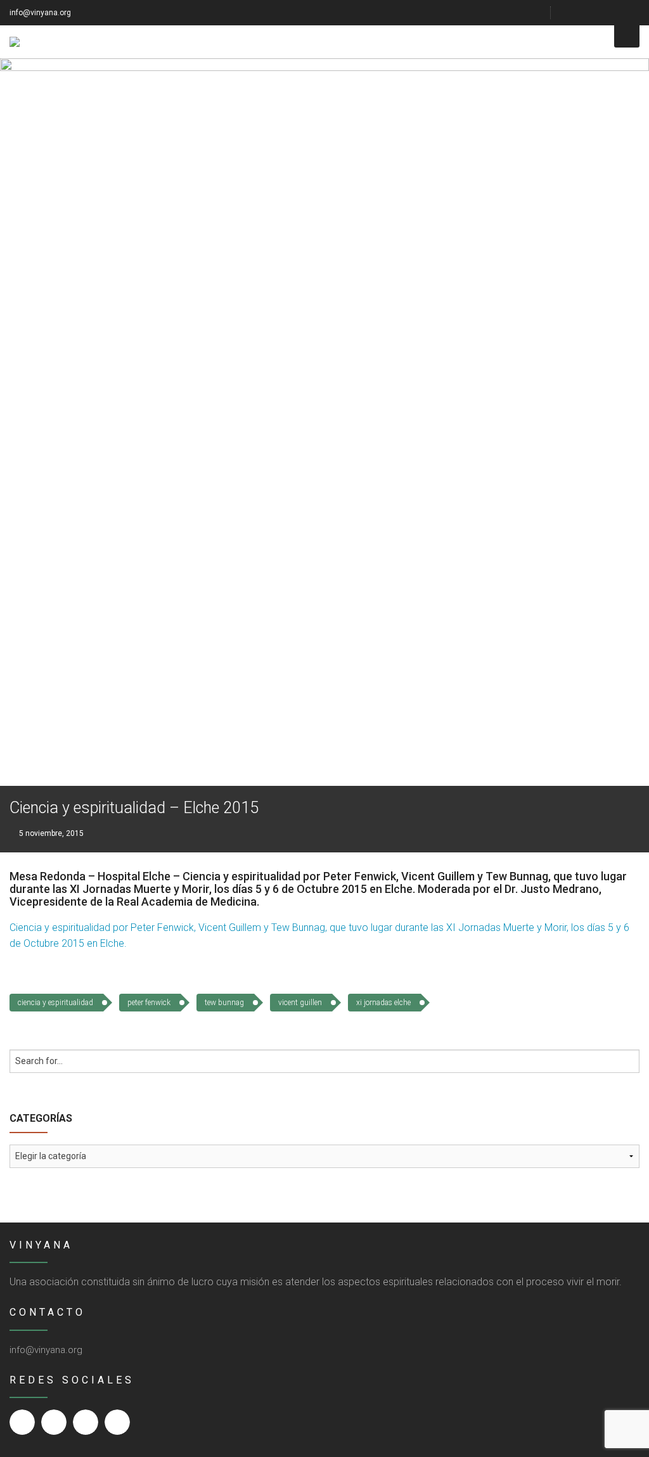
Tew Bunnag (224, 1002)
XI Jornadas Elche (383, 1002)
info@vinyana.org (40, 12)
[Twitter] (587, 12)
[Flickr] (603, 12)
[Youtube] (618, 12)
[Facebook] (571, 12)
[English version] (634, 12)
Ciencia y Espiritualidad (55, 1002)
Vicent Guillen (300, 1002)
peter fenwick (148, 1002)
